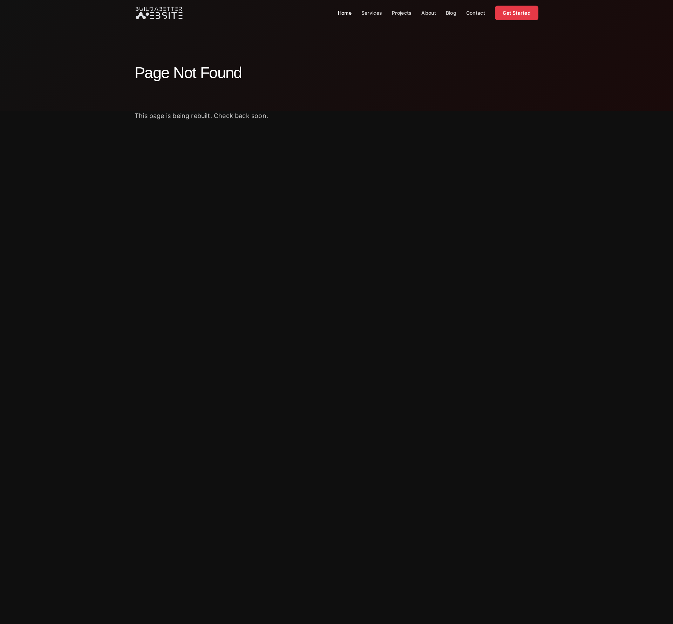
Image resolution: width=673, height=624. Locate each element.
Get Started (517, 13)
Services (371, 13)
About (428, 13)
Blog (451, 13)
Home (345, 13)
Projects (402, 13)
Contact (475, 13)
